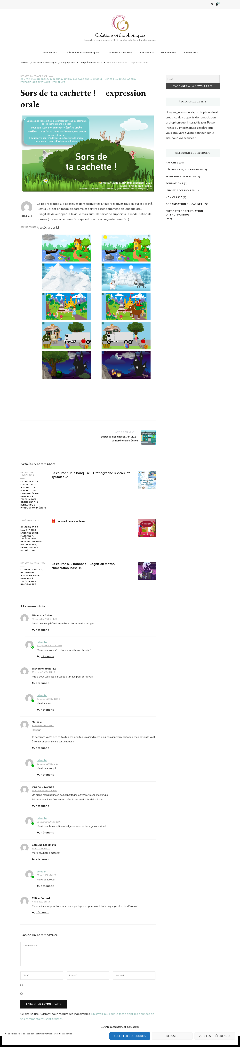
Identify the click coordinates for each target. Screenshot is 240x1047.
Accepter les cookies (130, 1036)
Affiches (172, 162)
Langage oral (82, 79)
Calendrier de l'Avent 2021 (29, 483)
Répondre (42, 630)
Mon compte (168, 52)
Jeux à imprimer (29, 575)
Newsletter (191, 52)
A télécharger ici (48, 228)
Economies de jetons (181, 176)
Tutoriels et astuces (119, 52)
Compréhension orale (34, 79)
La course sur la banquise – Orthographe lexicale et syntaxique (90, 475)
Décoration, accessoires (184, 169)
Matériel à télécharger (120, 79)
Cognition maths (31, 569)
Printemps (58, 82)
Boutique (145, 52)
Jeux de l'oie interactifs (28, 489)
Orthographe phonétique (29, 549)
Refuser (172, 1036)
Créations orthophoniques (120, 35)
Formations (174, 183)
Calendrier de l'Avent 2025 (29, 528)
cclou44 (26, 216)
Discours (56, 79)
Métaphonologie (31, 541)
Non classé (174, 197)
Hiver (67, 79)
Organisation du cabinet (184, 204)
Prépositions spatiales (35, 82)
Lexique (98, 79)
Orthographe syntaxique (29, 503)
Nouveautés (49, 52)
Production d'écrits (33, 508)
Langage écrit (29, 493)
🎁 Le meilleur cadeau (68, 521)
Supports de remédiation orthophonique (184, 213)
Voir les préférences (215, 1036)
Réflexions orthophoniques (83, 52)
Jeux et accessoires (180, 190)
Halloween (27, 572)
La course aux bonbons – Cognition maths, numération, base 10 (83, 566)
